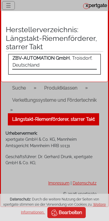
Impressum (58, 182)
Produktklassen (60, 88)
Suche (19, 88)
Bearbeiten (70, 212)
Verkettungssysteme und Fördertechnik (54, 100)
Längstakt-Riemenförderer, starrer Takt (53, 119)
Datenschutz (85, 182)
